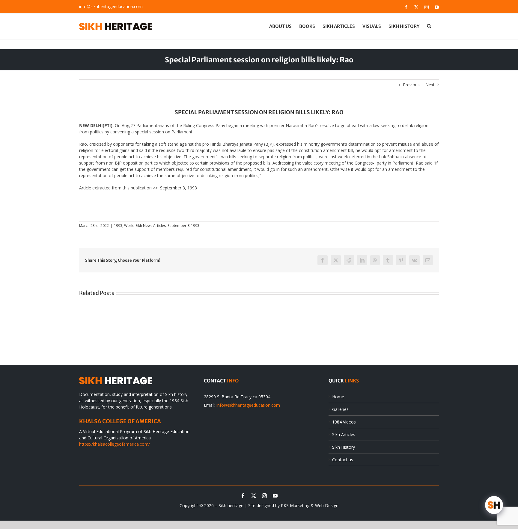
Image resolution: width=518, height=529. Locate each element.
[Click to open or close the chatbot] (494, 505)
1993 (118, 225)
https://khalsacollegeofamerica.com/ (114, 444)
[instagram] (264, 495)
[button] (429, 26)
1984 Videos (344, 422)
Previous (411, 85)
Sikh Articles (343, 434)
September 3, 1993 (178, 188)
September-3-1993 (183, 225)
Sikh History (343, 447)
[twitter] (253, 495)
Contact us (342, 459)
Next (430, 85)
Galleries (340, 409)
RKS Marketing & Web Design (309, 505)
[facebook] (242, 495)
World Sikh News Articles (145, 225)
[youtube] (275, 495)
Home (338, 397)
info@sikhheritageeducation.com (111, 6)
